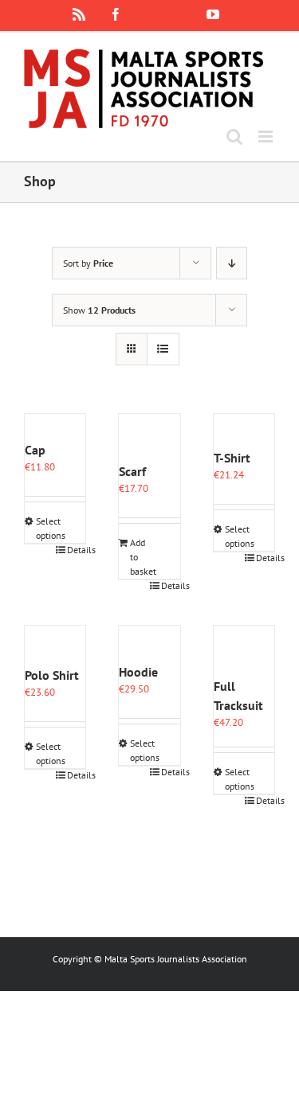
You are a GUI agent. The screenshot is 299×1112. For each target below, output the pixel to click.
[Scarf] (149, 438)
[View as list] (163, 349)
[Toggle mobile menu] (266, 136)
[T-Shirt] (244, 431)
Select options (45, 528)
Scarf (132, 471)
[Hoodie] (149, 644)
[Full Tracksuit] (244, 651)
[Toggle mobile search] (234, 136)
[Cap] (55, 427)
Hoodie (138, 672)
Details (76, 550)
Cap (35, 450)
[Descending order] (231, 263)
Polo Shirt (52, 675)
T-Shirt (232, 458)
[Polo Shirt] (55, 645)
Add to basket (139, 556)
